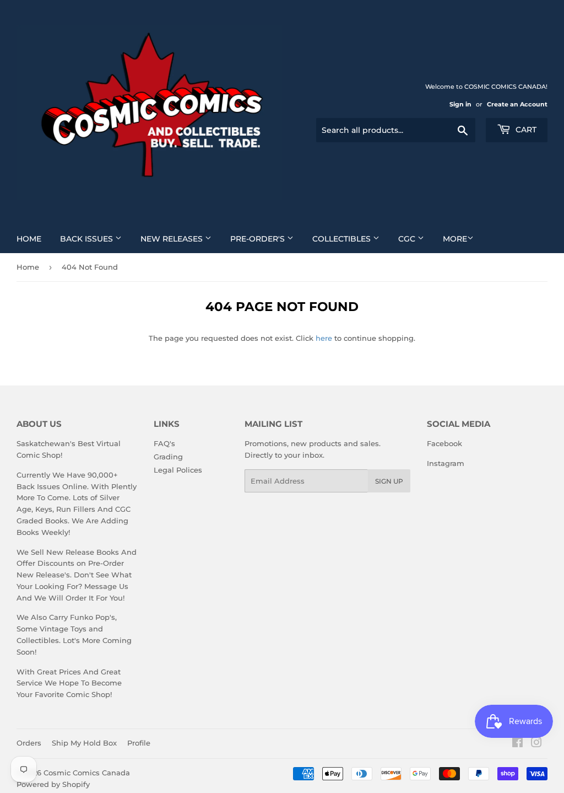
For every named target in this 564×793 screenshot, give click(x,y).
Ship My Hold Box (84, 742)
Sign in (460, 104)
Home (29, 239)
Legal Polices (178, 469)
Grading (168, 456)
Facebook (444, 443)
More (455, 239)
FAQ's (164, 443)
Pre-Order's (258, 239)
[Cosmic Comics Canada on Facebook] (517, 744)
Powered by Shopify (53, 784)
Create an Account (517, 104)
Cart (524, 130)
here (324, 338)
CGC (407, 239)
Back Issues (87, 239)
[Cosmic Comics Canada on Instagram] (536, 744)
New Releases (172, 239)
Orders (29, 742)
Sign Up (389, 481)
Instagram (445, 463)
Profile (138, 742)
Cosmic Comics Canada (87, 772)
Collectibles (342, 239)
